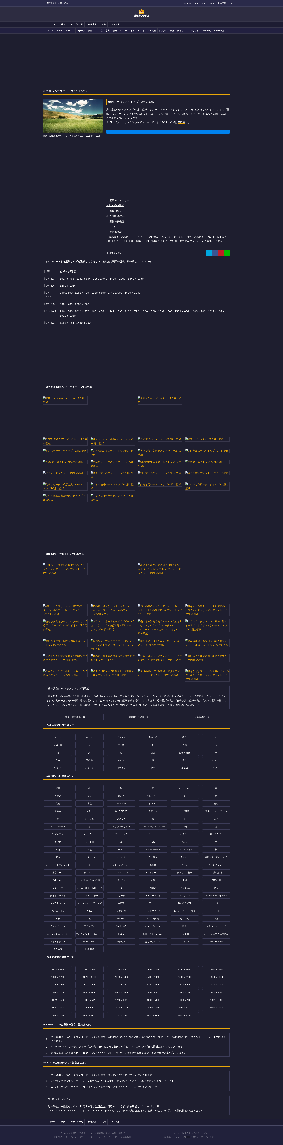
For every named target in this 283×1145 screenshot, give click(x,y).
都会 (216, 803)
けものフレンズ (153, 941)
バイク (121, 760)
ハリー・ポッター (216, 903)
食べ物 (58, 842)
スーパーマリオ (153, 895)
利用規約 (100, 1106)
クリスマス (89, 872)
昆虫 (153, 752)
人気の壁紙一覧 (202, 717)
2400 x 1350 (216, 1008)
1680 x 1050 (133, 292)
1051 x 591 (99, 311)
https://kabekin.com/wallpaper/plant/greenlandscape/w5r (80, 1110)
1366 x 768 (148, 311)
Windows (58, 880)
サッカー (216, 760)
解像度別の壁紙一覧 (139, 717)
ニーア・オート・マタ (185, 911)
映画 (153, 768)
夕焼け (89, 811)
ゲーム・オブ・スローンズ (89, 888)
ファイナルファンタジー (153, 826)
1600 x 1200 (216, 969)
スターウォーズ (153, 849)
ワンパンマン (121, 872)
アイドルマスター (89, 895)
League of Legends (216, 895)
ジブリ (89, 865)
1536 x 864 (182, 311)
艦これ (153, 865)
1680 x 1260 (58, 977)
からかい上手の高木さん (216, 934)
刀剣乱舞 (121, 911)
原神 (58, 918)
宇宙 (108, 30)
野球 (184, 760)
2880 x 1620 (89, 1015)
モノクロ (89, 842)
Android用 (219, 30)
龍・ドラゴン (216, 834)
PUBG (121, 934)
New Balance (216, 941)
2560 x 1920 (153, 977)
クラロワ (58, 949)
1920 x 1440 (89, 977)
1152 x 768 (67, 322)
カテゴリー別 (76, 24)
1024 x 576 (82, 311)
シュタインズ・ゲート (121, 865)
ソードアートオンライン (58, 865)
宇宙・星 (153, 737)
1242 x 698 (115, 311)
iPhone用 (206, 30)
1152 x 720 (82, 292)
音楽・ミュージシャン (216, 811)
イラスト (70, 30)
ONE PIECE (121, 811)
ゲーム (60, 30)
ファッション (184, 888)
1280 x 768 (82, 304)
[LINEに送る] (227, 253)
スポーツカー (153, 796)
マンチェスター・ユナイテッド (91, 934)
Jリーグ (121, 895)
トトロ (216, 911)
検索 (63, 24)
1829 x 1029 (216, 311)
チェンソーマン (58, 926)
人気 (103, 24)
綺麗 (172, 30)
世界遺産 (152, 30)
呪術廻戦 (89, 949)
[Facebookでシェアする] (215, 253)
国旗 (89, 849)
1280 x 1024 (68, 285)
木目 (58, 849)
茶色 (216, 819)
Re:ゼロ (121, 918)
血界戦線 (121, 941)
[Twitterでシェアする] (209, 253)
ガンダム (153, 903)
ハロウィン (184, 895)
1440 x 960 (83, 322)
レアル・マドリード (216, 926)
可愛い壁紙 (216, 872)
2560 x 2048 (58, 985)
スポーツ (58, 768)
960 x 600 (66, 292)
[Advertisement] (141, 58)
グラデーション (184, 849)
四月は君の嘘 (153, 918)
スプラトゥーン (58, 903)
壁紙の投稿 (125, 1137)
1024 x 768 (67, 278)
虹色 (184, 865)
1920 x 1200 (58, 992)
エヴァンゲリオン (121, 826)
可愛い (58, 796)
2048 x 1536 (121, 977)
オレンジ (153, 803)
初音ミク (153, 811)
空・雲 (121, 745)
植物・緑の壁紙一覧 (75, 717)
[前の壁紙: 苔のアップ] (137, 84)
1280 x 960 (100, 278)
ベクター (184, 834)
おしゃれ (195, 30)
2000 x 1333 (184, 1015)
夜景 (115, 30)
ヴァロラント (89, 834)
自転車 (121, 903)
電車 (132, 30)
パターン (81, 30)
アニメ (50, 30)
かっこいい (182, 30)
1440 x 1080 (136, 278)
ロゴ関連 (184, 811)
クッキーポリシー (99, 1137)
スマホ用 (115, 24)
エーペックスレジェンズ (89, 903)
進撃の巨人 (57, 834)
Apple (185, 842)
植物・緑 (58, 745)
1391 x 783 (165, 311)
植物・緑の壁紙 (115, 205)
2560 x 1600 (89, 992)
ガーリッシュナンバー (58, 934)
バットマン (121, 849)
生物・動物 (184, 752)
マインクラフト (216, 865)
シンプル (163, 30)
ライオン (184, 857)
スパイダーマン (153, 872)
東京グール (57, 872)
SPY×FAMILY (90, 941)
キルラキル (184, 941)
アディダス (89, 926)
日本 (184, 803)
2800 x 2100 (184, 977)
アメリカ (121, 819)
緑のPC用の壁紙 (115, 216)
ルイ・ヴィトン (153, 926)
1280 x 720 (132, 311)
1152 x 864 (83, 278)
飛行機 (89, 760)
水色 (89, 803)
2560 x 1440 (58, 1015)
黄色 (58, 803)
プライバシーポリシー (76, 1137)
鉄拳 (216, 888)
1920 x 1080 (68, 315)
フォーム (194, 241)
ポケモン (121, 880)
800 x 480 (66, 304)
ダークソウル (89, 857)
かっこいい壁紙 (184, 872)
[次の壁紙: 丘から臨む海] (146, 84)
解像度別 (92, 24)
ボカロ (58, 811)
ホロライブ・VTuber (153, 934)
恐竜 (153, 880)
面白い (153, 888)
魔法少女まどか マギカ (216, 857)
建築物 (184, 768)
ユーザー (136, 237)
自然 (90, 30)
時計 (184, 926)
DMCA (114, 1137)
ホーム (52, 24)
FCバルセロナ (58, 911)
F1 (121, 888)
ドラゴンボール (58, 826)
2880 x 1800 (121, 992)
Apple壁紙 (121, 926)
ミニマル (153, 834)
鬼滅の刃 (216, 880)
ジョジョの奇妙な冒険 (90, 880)
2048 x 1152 (184, 1008)
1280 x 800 (98, 292)
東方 (58, 857)
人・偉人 (153, 857)
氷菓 (216, 918)
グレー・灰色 (121, 834)
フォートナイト (58, 941)
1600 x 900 (198, 311)
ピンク (121, 796)
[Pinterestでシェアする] (221, 253)
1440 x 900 (115, 292)
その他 (216, 768)
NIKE (89, 911)
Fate (152, 842)
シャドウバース (153, 911)
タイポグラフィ (58, 895)
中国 (184, 880)
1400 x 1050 (118, 278)
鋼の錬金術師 (184, 903)
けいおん (184, 918)
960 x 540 (66, 311)
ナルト (184, 826)
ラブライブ (57, 888)
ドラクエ (184, 934)
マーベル (121, 857)
